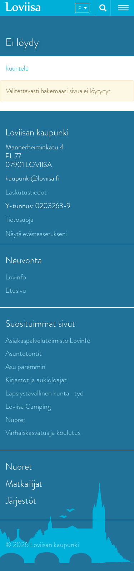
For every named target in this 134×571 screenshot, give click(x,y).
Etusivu (15, 290)
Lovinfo (15, 277)
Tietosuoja (19, 219)
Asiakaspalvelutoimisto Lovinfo (47, 340)
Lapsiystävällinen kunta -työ (44, 393)
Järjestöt (20, 500)
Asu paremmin (25, 366)
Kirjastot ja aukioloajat (36, 380)
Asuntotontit (23, 353)
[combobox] (82, 8)
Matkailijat (24, 483)
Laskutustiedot (26, 192)
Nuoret (15, 419)
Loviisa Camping (28, 406)
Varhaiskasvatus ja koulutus (42, 432)
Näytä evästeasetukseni (36, 234)
